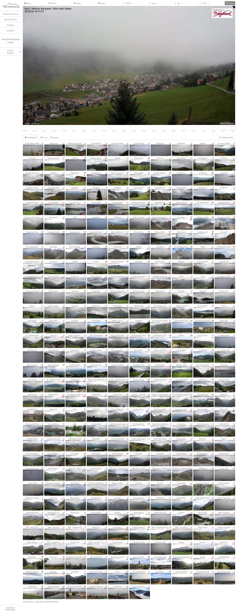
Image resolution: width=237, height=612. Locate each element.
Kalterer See (136, 311)
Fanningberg (136, 518)
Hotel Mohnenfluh (31, 149)
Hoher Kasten (179, 208)
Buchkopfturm (136, 430)
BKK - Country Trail (95, 548)
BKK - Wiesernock (74, 533)
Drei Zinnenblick (201, 371)
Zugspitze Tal (200, 238)
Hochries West (51, 371)
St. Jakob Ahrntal (31, 341)
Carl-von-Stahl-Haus (95, 489)
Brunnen (199, 297)
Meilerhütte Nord (223, 252)
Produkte (10, 25)
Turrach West (115, 548)
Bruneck (50, 341)
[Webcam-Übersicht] (11, 5)
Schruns (157, 164)
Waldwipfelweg (137, 533)
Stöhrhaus (200, 474)
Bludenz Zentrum (31, 178)
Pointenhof (72, 385)
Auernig (114, 503)
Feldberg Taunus (31, 577)
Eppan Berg (157, 297)
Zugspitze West (30, 238)
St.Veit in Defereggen (117, 385)
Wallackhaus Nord (52, 444)
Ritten (29, 311)
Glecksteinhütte (116, 371)
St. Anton (29, 164)
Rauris (220, 444)
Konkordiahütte (180, 385)
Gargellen (221, 178)
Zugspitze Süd (200, 223)
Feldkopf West (30, 444)
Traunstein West (137, 548)
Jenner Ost (221, 474)
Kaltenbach (51, 326)
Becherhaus (158, 267)
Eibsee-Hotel (158, 238)
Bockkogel (114, 252)
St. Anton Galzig (222, 149)
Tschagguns (200, 164)
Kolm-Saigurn (51, 474)
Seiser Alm (221, 326)
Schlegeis (178, 297)
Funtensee (72, 459)
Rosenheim (136, 356)
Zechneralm (200, 518)
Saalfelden (93, 444)
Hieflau (199, 563)
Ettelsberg (157, 577)
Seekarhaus (72, 518)
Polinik (157, 489)
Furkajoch (221, 164)
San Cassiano (200, 341)
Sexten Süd (30, 400)
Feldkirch (221, 193)
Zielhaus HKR (179, 371)
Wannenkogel (73, 252)
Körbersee (157, 149)
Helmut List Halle (95, 577)
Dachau (178, 341)
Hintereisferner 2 (116, 238)
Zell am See (179, 430)
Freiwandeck (94, 430)
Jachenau (72, 297)
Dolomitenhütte (158, 444)
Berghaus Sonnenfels (74, 563)
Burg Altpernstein (116, 563)
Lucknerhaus (136, 415)
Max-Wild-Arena (201, 208)
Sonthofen (200, 178)
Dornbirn (72, 193)
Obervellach (72, 503)
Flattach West (222, 489)
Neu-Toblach (179, 356)
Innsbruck (72, 282)
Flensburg (114, 592)
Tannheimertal (30, 208)
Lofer (71, 430)
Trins (199, 282)
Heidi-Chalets (30, 548)
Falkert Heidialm (222, 533)
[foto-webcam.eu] (225, 123)
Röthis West (179, 193)
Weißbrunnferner (159, 282)
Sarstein (178, 518)
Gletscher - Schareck (159, 474)
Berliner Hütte (180, 311)
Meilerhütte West (31, 267)
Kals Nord (50, 415)
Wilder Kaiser (51, 400)
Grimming (221, 548)
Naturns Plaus (51, 282)
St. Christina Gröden (159, 326)
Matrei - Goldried (137, 400)
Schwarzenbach (179, 577)
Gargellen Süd (51, 193)
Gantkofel (93, 297)
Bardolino (93, 415)
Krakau (178, 548)
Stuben (199, 149)
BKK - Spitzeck (51, 533)
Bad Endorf (200, 385)
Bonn (113, 577)
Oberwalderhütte (31, 430)
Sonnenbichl (200, 311)
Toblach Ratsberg (159, 356)
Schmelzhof (97, 149)
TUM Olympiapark (95, 341)
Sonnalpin (178, 223)
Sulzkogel (50, 252)
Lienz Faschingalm (137, 444)
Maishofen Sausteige (116, 430)
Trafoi (199, 252)
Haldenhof (54, 149)
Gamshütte (115, 311)
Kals (71, 415)
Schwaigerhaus (51, 430)
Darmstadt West (158, 563)
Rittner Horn (222, 297)
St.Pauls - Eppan (137, 297)
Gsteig (93, 267)
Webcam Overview (10, 14)
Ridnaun (178, 267)
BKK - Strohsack (179, 533)
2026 (128, 3)
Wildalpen (72, 577)
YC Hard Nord (118, 208)
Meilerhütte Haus (180, 252)
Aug (153, 3)
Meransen (93, 311)
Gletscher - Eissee (137, 474)
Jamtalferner (158, 193)
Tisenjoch (221, 238)
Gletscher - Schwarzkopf (181, 474)
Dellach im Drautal (31, 503)
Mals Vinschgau (137, 223)
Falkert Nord (200, 533)
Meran (178, 282)
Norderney (29, 592)
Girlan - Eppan (51, 311)
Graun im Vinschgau (31, 223)
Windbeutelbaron (52, 489)
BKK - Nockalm (222, 518)
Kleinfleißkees (51, 459)
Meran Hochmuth (137, 282)
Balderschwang (158, 178)
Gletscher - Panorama (117, 474)
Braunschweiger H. (159, 223)
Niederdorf (72, 356)
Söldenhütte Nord (201, 503)
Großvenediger (94, 356)
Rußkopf (114, 193)
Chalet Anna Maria (76, 149)
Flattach (135, 489)
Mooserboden (200, 415)
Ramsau (114, 518)
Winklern (199, 444)
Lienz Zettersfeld (116, 444)
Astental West (94, 474)
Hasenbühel (179, 164)
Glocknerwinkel (158, 415)
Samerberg (200, 356)
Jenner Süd (29, 489)
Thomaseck (179, 489)
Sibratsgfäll (136, 178)
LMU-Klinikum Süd (180, 326)
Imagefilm (10, 30)
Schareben (29, 563)
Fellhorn (72, 164)
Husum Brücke (51, 592)
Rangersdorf (222, 459)
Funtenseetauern (31, 474)
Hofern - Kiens (115, 326)
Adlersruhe (221, 415)
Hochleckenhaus (158, 518)
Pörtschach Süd (94, 563)
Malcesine (221, 371)
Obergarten (51, 223)
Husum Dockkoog (95, 592)
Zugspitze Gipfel (222, 223)
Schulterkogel (222, 563)
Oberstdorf (136, 164)
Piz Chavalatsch (30, 252)
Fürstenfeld (94, 326)
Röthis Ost (200, 193)
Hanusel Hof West (137, 208)
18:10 (204, 3)
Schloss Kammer (201, 430)
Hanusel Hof (158, 208)
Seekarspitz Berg (31, 518)
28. (179, 3)
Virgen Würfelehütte (95, 385)
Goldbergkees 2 (201, 459)
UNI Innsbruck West (116, 282)
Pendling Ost (30, 356)
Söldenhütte (179, 503)
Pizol (71, 223)
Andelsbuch (94, 178)
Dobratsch (93, 533)
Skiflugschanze (94, 164)
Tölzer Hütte (51, 297)
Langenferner (222, 267)
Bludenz (50, 178)
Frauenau (50, 563)
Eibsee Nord (136, 238)
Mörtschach (94, 459)
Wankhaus (136, 267)
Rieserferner (51, 356)
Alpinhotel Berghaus (116, 297)
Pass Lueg (50, 503)
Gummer (72, 326)
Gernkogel (157, 503)
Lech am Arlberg (116, 149)
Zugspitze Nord (51, 238)
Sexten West (222, 385)
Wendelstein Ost (159, 341)
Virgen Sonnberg (158, 385)
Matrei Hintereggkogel (181, 400)
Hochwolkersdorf (137, 577)
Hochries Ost (94, 371)
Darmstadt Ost (136, 563)
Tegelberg (93, 223)
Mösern (135, 252)
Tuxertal (72, 311)
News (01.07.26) (10, 19)
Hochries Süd (30, 371)
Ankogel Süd (94, 503)
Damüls (114, 164)
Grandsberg (115, 533)
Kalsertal (221, 400)
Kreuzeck (93, 252)
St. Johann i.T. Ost (52, 385)
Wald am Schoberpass (181, 563)
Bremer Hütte (200, 267)
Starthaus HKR (136, 371)
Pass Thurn (29, 385)
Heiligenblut (179, 444)
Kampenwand (136, 385)
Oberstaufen (136, 193)
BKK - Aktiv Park (30, 533)
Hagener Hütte (115, 489)
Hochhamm (179, 238)
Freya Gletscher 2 (137, 592)
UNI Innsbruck (94, 282)
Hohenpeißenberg (31, 282)
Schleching (115, 400)
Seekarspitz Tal (51, 518)
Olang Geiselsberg (116, 341)
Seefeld (72, 267)
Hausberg (157, 252)
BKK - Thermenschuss (159, 533)
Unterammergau (116, 267)
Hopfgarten (94, 400)
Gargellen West (30, 193)
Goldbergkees (179, 459)
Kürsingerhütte (115, 356)
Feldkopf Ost (222, 430)
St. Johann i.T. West (74, 400)
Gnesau (199, 548)
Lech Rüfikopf (136, 149)
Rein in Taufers (73, 341)
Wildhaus (114, 223)
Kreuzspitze (158, 371)
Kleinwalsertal (51, 164)
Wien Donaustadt (223, 577)
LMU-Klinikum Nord (201, 326)
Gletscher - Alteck (74, 474)
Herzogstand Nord (31, 297)
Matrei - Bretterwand (159, 400)
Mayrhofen (29, 326)
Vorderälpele (51, 208)
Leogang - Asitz (179, 415)
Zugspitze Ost (73, 238)
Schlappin (93, 193)
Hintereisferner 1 (95, 238)
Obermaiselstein (116, 178)
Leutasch (50, 267)
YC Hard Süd (97, 208)
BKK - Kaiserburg (52, 548)
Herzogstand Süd (222, 282)
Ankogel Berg (136, 503)
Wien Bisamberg (201, 577)
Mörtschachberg (31, 459)
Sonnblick (157, 459)
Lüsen (220, 311)
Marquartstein (200, 400)
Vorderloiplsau (115, 459)
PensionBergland (10, 51)
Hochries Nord (73, 371)
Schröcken (178, 149)
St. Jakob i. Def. (222, 356)
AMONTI (135, 326)
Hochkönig (72, 489)
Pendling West (222, 341)
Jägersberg (72, 178)
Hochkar (50, 577)
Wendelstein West (137, 341)
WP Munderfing (222, 503)
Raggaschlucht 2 (201, 489)
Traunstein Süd (158, 548)
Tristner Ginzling (158, 311)
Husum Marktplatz (74, 592)
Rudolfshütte (30, 415)
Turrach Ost (72, 548)
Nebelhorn (178, 178)
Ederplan (135, 459)
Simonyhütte (94, 518)
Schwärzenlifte (222, 208)
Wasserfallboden (116, 415)
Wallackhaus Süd (73, 444)
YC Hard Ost (76, 208)
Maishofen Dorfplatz (159, 430)
